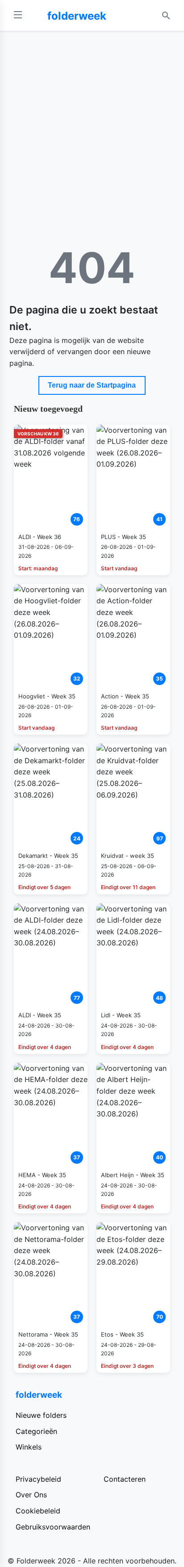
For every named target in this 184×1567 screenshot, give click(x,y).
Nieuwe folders (41, 1415)
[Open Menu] (18, 15)
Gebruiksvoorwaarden (53, 1526)
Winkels (29, 1446)
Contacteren (125, 1479)
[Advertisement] (92, 128)
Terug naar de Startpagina (92, 385)
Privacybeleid (38, 1479)
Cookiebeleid (38, 1510)
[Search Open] (166, 16)
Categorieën (36, 1431)
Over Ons (31, 1494)
